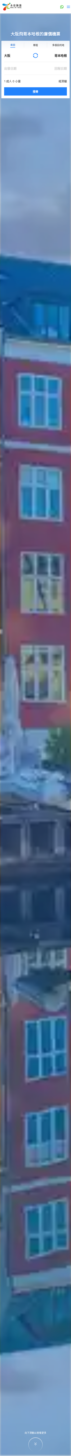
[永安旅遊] (12, 6)
